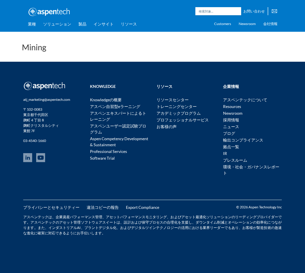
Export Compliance (142, 207)
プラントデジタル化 (100, 227)
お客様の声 (167, 126)
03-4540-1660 (34, 140)
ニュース (231, 126)
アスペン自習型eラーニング (115, 106)
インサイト (104, 23)
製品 (82, 23)
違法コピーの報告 (103, 207)
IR (225, 153)
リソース (129, 23)
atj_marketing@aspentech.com (46, 99)
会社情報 (270, 23)
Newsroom (247, 23)
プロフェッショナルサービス (183, 119)
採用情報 (231, 119)
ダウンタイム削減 (210, 222)
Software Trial (102, 158)
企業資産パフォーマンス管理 (79, 217)
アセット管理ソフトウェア (80, 222)
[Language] (274, 10)
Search (236, 11)
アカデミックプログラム (179, 113)
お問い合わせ (254, 11)
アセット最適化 (194, 217)
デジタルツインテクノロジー (154, 227)
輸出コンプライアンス (243, 140)
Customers (222, 23)
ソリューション (57, 23)
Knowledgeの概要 (106, 99)
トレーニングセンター (177, 106)
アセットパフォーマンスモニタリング (136, 217)
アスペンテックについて (245, 99)
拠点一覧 (231, 146)
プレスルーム (235, 160)
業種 (32, 23)
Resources (232, 106)
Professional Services (108, 151)
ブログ (229, 133)
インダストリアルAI (64, 227)
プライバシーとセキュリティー (51, 207)
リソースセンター (173, 99)
